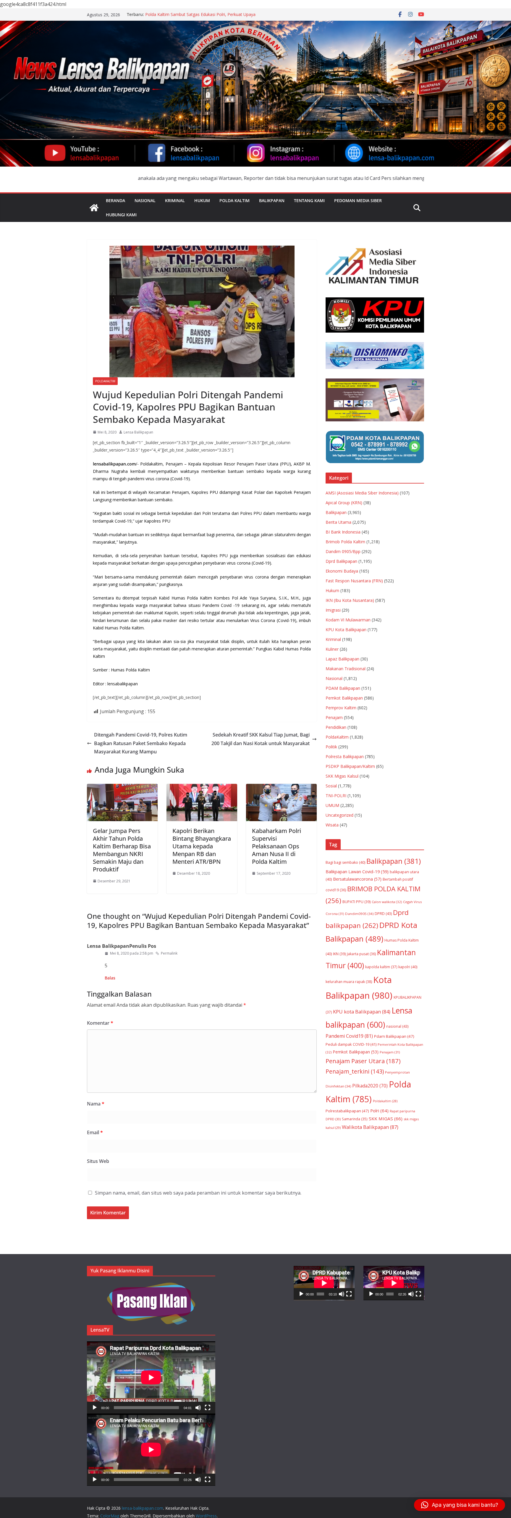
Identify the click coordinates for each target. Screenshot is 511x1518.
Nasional (145, 200)
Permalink (169, 953)
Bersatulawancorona (357, 879)
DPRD (383, 913)
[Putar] (95, 1408)
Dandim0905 (359, 913)
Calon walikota (387, 902)
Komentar (100, 1023)
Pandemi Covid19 (349, 1036)
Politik (331, 747)
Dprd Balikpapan (341, 561)
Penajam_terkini (355, 1071)
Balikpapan (271, 200)
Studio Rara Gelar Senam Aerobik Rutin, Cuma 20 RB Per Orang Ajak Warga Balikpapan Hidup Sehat (199, 17)
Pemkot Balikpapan (344, 698)
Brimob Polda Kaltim (345, 541)
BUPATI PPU (356, 901)
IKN (339, 953)
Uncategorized (339, 815)
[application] (151, 1377)
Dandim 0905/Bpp (343, 551)
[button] (459, 1505)
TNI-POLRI (336, 795)
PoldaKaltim (105, 381)
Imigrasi (333, 610)
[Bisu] (198, 1408)
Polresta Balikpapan (345, 756)
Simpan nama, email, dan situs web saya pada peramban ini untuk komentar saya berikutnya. (198, 1193)
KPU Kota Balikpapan (346, 629)
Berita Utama (338, 522)
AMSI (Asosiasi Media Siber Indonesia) (362, 493)
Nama (95, 1103)
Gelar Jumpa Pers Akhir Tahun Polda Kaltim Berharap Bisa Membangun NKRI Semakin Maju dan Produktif (122, 850)
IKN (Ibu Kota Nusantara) (350, 600)
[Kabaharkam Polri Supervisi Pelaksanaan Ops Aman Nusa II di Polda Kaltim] (281, 788)
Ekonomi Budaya (342, 571)
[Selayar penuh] (208, 1408)
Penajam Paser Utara (363, 1061)
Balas (110, 978)
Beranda (115, 200)
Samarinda (355, 1118)
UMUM (332, 805)
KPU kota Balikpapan (361, 1011)
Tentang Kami (309, 200)
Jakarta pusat (361, 953)
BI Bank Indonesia (343, 532)
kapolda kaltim (381, 966)
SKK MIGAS (385, 1118)
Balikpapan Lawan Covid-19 (357, 871)
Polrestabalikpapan (347, 1110)
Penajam (334, 717)
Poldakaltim (385, 1101)
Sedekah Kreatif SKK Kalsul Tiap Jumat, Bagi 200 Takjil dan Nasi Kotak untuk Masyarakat (260, 739)
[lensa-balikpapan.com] (94, 208)
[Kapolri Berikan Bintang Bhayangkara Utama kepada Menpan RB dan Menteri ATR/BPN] (201, 788)
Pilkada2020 (370, 1086)
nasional (397, 1026)
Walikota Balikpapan (370, 1127)
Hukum (202, 200)
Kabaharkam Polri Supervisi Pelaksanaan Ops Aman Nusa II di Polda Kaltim (276, 846)
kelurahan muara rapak (349, 981)
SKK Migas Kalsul (342, 776)
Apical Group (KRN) (344, 502)
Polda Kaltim (234, 200)
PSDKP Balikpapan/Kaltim (350, 766)
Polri (379, 1110)
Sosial (331, 786)
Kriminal (175, 200)
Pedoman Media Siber (358, 200)
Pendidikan (336, 727)
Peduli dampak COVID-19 (351, 1044)
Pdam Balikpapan (394, 1036)
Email (95, 1132)
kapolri (407, 966)
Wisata (332, 825)
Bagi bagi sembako (345, 862)
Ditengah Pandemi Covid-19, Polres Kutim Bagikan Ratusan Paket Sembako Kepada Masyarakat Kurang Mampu (140, 743)
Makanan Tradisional (346, 668)
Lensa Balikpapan (138, 432)
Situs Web (98, 1161)
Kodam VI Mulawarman (348, 620)
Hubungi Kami (121, 214)
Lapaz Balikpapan (342, 659)
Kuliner (332, 649)
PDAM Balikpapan (343, 688)
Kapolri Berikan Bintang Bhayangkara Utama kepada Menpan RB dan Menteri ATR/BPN (201, 846)
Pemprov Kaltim (341, 707)
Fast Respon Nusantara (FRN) (354, 581)
